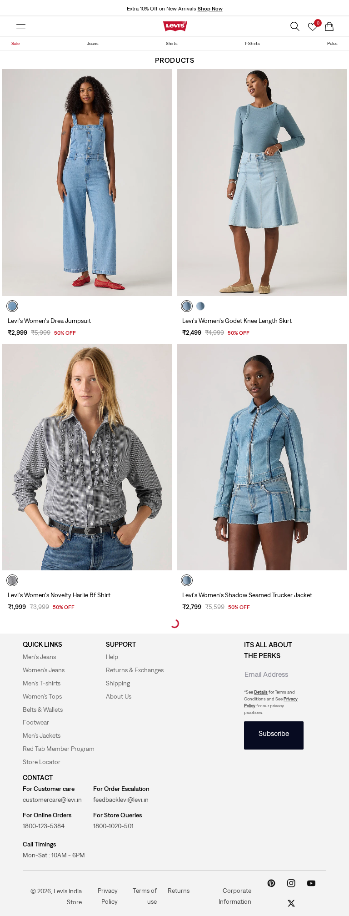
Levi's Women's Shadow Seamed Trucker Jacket (247, 595)
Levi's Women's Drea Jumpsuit (49, 320)
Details (261, 692)
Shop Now (210, 8)
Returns (178, 890)
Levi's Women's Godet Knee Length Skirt (237, 320)
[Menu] (20, 26)
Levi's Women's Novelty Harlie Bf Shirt (59, 595)
